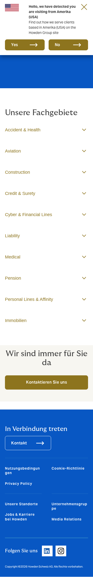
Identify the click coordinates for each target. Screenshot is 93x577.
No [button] (57, 44)
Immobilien (16, 320)
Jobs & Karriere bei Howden (20, 516)
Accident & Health (22, 129)
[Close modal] (84, 7)
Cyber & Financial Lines (28, 214)
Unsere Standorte (21, 504)
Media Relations (67, 519)
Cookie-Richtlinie (68, 468)
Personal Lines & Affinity (29, 299)
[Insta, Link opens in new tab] (60, 551)
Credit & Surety (20, 193)
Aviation (13, 151)
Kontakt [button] (19, 443)
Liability (12, 235)
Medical (12, 256)
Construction (17, 172)
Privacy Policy (18, 483)
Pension (13, 278)
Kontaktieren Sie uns (46, 382)
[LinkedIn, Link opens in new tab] (47, 551)
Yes (14, 44)
